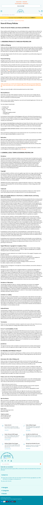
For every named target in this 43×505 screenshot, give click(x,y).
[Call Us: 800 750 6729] (40, 11)
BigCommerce (7, 498)
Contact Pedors (19, 1)
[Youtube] (11, 461)
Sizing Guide (25, 1)
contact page (23, 149)
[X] (2, 461)
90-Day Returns (25, 3)
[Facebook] (5, 461)
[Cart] (42, 11)
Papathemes (19, 498)
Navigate (5, 487)
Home (2, 20)
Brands (5, 493)
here (9, 70)
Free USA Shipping (18, 3)
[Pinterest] (8, 461)
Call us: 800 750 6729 (7, 481)
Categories (6, 490)
